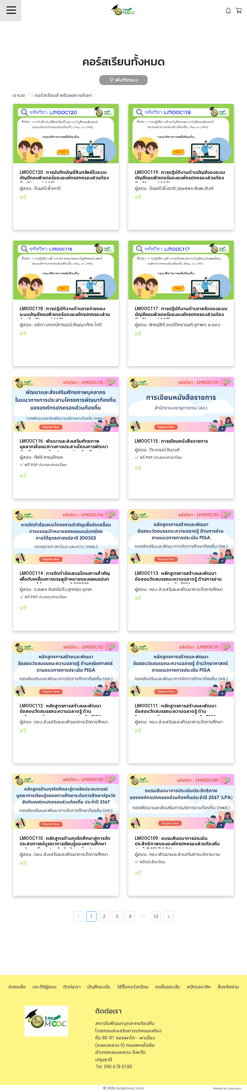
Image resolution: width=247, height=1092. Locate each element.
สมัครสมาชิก (199, 986)
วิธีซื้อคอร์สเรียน (132, 986)
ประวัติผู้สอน (44, 986)
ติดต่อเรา (71, 986)
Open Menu (10, 10)
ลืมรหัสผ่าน (228, 986)
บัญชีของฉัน (98, 986)
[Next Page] (168, 916)
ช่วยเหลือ (17, 986)
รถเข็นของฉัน (167, 986)
